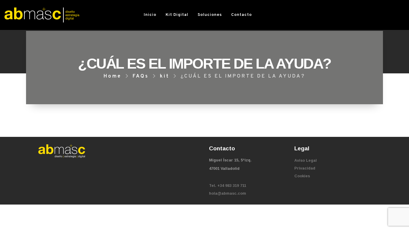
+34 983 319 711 (231, 186)
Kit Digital (177, 14)
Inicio (150, 14)
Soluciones (210, 14)
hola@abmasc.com (227, 193)
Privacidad (304, 168)
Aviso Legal (305, 160)
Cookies (302, 176)
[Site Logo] (41, 14)
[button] (264, 15)
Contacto (241, 14)
